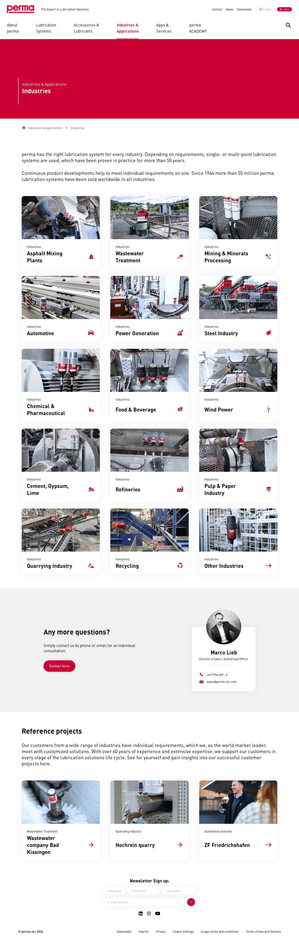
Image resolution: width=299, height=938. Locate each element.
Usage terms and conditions (220, 931)
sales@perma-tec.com (222, 681)
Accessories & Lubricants (86, 28)
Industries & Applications (128, 28)
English (267, 9)
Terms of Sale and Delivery (263, 931)
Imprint (144, 931)
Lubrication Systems (46, 28)
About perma (13, 28)
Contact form (59, 665)
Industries (77, 128)
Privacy (161, 931)
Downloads (244, 9)
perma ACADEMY (198, 28)
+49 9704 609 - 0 (217, 674)
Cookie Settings (183, 931)
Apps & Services (164, 28)
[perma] (20, 9)
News (229, 9)
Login (286, 9)
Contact (217, 9)
